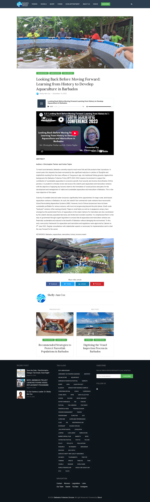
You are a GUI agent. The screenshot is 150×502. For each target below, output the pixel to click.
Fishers (34, 4)
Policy (60, 443)
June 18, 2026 (31, 396)
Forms (60, 4)
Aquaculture (42, 73)
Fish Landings (72, 405)
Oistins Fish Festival (64, 440)
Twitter (68, 284)
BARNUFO (85, 381)
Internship (61, 426)
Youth (67, 471)
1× (83, 106)
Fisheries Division (78, 408)
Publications (67, 73)
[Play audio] (48, 106)
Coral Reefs (61, 340)
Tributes (80, 460)
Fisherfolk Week (63, 408)
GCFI (83, 415)
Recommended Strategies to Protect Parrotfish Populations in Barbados (55, 348)
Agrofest (87, 374)
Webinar (70, 464)
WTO (59, 471)
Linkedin (83, 284)
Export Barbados (64, 401)
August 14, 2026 (31, 387)
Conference (87, 391)
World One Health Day (83, 467)
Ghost (100, 497)
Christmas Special (64, 391)
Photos (78, 440)
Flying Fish (74, 415)
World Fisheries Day (64, 467)
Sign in (95, 4)
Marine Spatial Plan (64, 436)
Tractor (84, 457)
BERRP (52, 4)
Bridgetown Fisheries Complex (78, 388)
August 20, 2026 (31, 375)
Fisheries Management (65, 412)
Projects (70, 443)
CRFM (72, 395)
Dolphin (69, 398)
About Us (86, 4)
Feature (83, 401)
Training (61, 460)
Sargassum (84, 447)
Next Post (95, 309)
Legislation (78, 429)
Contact (59, 483)
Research (61, 447)
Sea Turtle (71, 450)
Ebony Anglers (81, 398)
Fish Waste (84, 405)
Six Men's (61, 457)
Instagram (84, 487)
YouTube (75, 487)
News (86, 436)
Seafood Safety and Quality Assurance (71, 453)
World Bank (81, 464)
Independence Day (78, 422)
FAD (75, 401)
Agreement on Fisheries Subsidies (69, 374)
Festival (61, 405)
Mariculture (55, 73)
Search (67, 487)
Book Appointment (73, 4)
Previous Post (54, 309)
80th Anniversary (64, 370)
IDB (67, 422)
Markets (78, 436)
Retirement (72, 447)
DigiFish (60, 398)
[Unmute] (87, 106)
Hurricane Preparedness (77, 419)
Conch (76, 391)
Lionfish (60, 433)
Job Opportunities (64, 429)
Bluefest (61, 388)
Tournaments (72, 457)
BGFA (68, 384)
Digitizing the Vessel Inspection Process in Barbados (95, 348)
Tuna (88, 460)
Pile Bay (87, 440)
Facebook (54, 284)
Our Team (60, 487)
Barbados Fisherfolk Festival (68, 381)
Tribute (70, 460)
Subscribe (105, 4)
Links (84, 483)
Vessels (44, 4)
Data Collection (83, 395)
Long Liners (71, 433)
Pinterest (98, 284)
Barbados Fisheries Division (64, 497)
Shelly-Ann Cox (56, 295)
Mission (67, 483)
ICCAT (60, 422)
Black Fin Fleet (78, 384)
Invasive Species (74, 426)
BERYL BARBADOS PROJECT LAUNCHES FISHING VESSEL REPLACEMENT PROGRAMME (37, 382)
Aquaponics (75, 377)
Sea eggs (61, 450)
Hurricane (61, 419)
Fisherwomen (62, 415)
